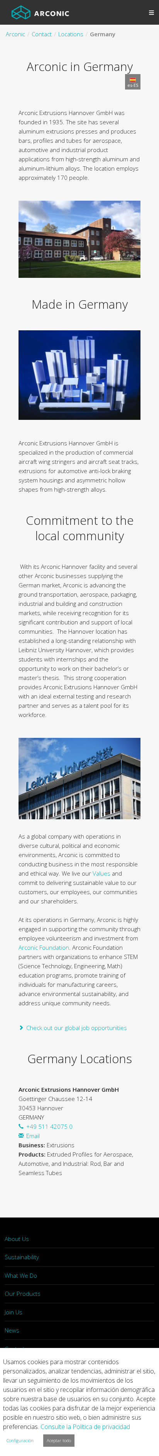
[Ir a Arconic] (40, 12)
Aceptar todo (59, 1440)
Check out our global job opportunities (76, 1028)
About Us (17, 1239)
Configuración (20, 1440)
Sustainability (22, 1257)
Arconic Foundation (44, 947)
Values (101, 873)
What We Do (21, 1275)
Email (33, 1136)
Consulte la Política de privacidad (85, 1426)
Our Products (23, 1293)
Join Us (13, 1312)
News (12, 1330)
